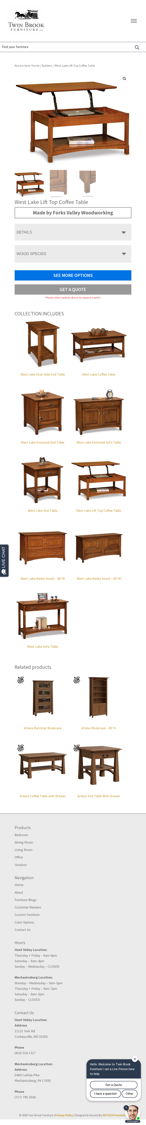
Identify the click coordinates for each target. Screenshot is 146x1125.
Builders (47, 65)
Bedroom (21, 835)
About (19, 892)
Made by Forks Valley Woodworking (73, 212)
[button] (124, 78)
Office (19, 857)
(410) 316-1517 (25, 1053)
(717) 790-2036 (25, 1097)
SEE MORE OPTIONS (73, 275)
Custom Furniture (27, 914)
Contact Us (23, 930)
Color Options (24, 922)
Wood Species (31, 254)
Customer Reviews (28, 907)
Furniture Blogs (25, 900)
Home (19, 885)
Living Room (24, 850)
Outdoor (21, 865)
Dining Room (24, 842)
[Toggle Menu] (134, 21)
